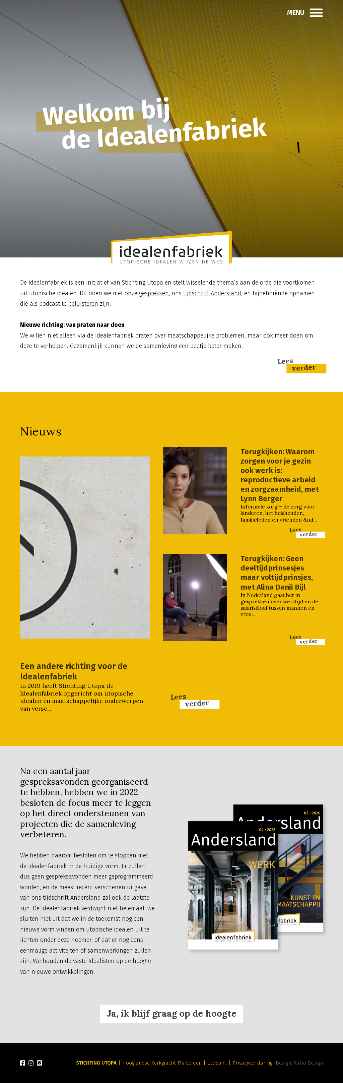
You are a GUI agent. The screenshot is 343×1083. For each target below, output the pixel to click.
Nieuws (40, 431)
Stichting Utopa (96, 1063)
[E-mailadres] (39, 1063)
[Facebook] (22, 1063)
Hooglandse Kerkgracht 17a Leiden (162, 1063)
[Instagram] (30, 1063)
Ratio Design (308, 1063)
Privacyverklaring (252, 1063)
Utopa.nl (217, 1063)
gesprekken (154, 293)
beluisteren (83, 303)
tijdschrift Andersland (212, 293)
